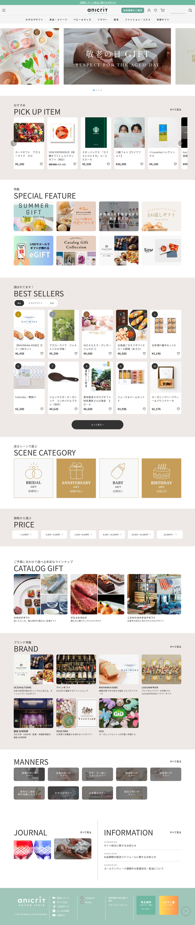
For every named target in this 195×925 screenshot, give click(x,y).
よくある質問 (63, 910)
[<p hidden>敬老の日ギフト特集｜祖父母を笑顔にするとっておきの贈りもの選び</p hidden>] (72, 848)
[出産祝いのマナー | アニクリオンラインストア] (165, 774)
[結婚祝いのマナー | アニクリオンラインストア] (131, 774)
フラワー (103, 19)
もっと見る (96, 424)
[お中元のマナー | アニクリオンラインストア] (63, 793)
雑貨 (116, 19)
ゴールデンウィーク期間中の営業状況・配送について (134, 868)
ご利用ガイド (63, 906)
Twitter (88, 902)
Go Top (185, 911)
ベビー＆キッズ (82, 19)
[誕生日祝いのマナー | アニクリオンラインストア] (131, 793)
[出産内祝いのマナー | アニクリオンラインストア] (63, 774)
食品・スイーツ (58, 19)
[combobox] (178, 10)
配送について (63, 897)
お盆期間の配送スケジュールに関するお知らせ (130, 857)
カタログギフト (34, 19)
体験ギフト (163, 19)
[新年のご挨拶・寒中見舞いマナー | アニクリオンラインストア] (29, 793)
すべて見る (175, 109)
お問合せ (61, 915)
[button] (93, 90)
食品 (52, 303)
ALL (19, 303)
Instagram (90, 897)
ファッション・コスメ (138, 19)
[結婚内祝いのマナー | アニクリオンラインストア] (29, 774)
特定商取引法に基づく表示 (118, 899)
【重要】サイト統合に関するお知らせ (97, 2)
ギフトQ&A (62, 902)
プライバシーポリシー (118, 905)
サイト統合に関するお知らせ (120, 845)
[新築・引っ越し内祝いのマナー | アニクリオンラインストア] (97, 774)
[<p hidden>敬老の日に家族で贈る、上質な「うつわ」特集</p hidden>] (32, 848)
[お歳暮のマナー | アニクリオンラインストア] (97, 793)
